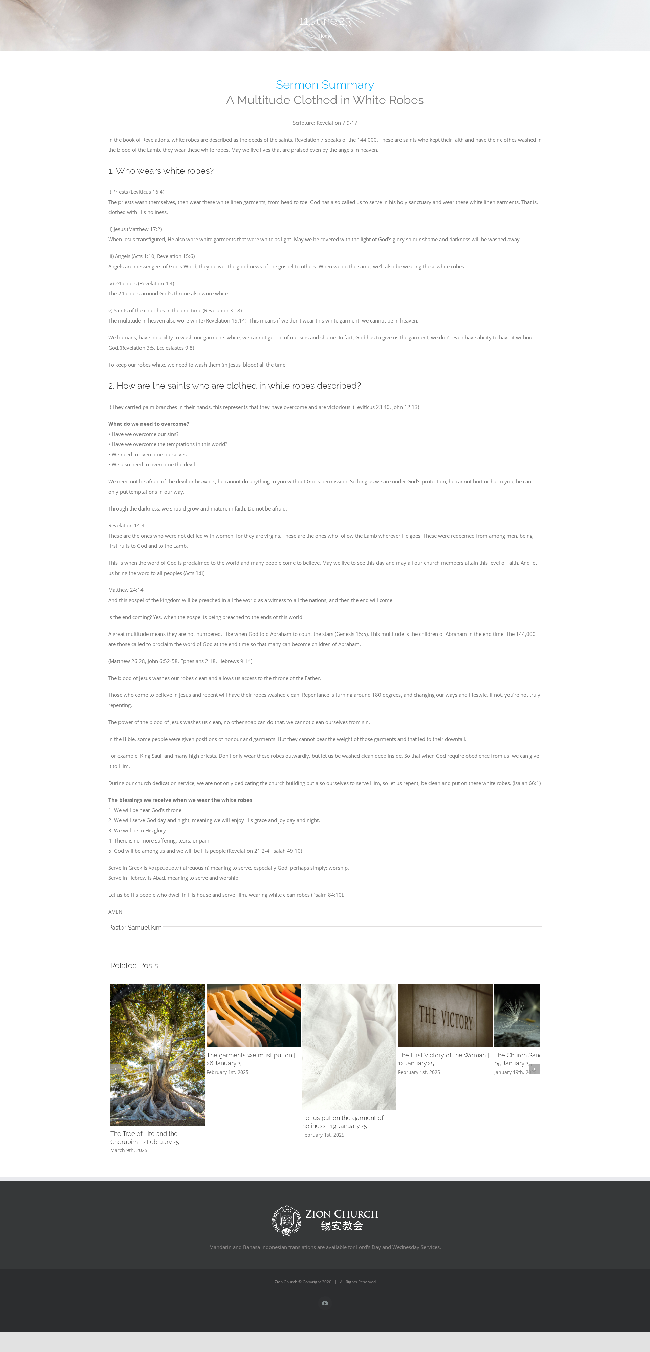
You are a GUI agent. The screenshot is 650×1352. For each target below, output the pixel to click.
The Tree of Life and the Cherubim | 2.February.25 (179, 1205)
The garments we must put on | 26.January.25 (318, 1086)
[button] (115, 1101)
